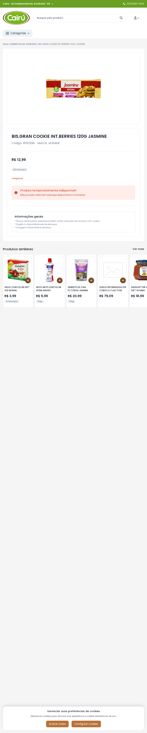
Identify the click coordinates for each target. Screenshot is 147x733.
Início (6, 44)
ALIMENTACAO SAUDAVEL (23, 44)
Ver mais (138, 249)
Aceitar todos (57, 724)
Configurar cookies (86, 724)
